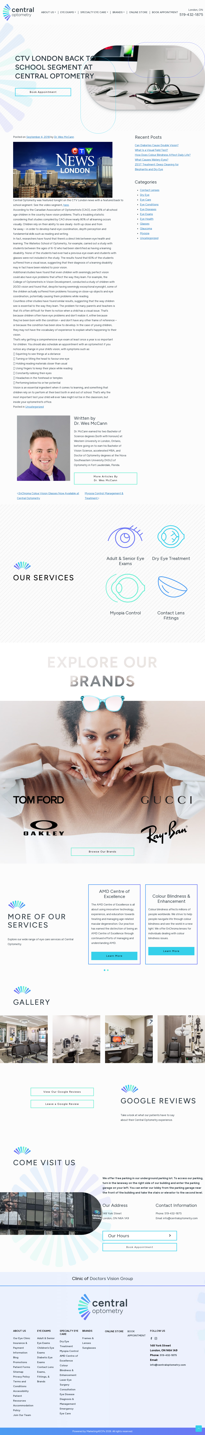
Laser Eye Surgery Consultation (67, 1384)
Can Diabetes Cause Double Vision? (157, 145)
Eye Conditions (149, 204)
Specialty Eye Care (93, 12)
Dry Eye (144, 194)
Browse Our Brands (102, 851)
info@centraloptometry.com (180, 1218)
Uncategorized (34, 406)
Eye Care (145, 199)
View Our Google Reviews (62, 1091)
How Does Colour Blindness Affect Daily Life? (163, 154)
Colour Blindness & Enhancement (68, 1370)
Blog (15, 1357)
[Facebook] (151, 1338)
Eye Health (146, 218)
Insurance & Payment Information (20, 1347)
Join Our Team (22, 1415)
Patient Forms (21, 1367)
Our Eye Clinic (21, 1338)
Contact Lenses (149, 190)
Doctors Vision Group (111, 1278)
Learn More (114, 955)
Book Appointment (165, 12)
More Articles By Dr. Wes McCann (106, 478)
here (66, 205)
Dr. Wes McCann (64, 137)
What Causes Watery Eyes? (151, 159)
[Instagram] (156, 1338)
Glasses (144, 223)
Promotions (20, 1362)
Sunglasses (89, 1347)
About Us (47, 12)
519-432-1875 (191, 14)
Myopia (144, 233)
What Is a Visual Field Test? (151, 150)
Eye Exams (67, 12)
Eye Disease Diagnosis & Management (68, 1399)
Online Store (138, 12)
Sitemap (18, 1371)
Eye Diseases (148, 209)
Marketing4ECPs (95, 1431)
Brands (118, 12)
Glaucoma (146, 228)
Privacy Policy (21, 1376)
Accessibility (21, 1391)
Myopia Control (69, 1351)
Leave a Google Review (62, 1103)
